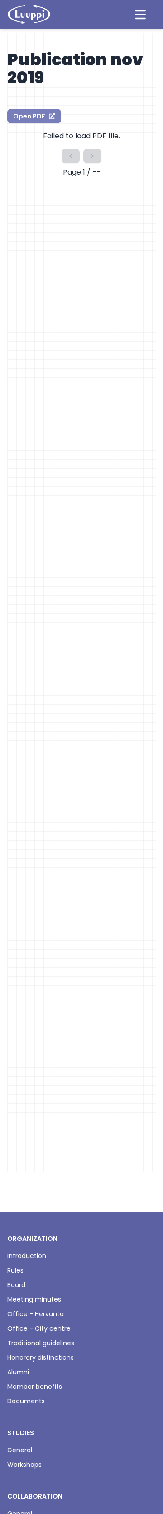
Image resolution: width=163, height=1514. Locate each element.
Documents (26, 1401)
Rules (15, 1270)
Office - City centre (39, 1328)
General (19, 1450)
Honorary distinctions (40, 1357)
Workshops (24, 1464)
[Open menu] (140, 14)
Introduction (26, 1255)
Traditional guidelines (40, 1342)
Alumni (18, 1372)
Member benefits (34, 1386)
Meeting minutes (34, 1299)
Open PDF (29, 116)
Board (16, 1284)
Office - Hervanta (35, 1313)
